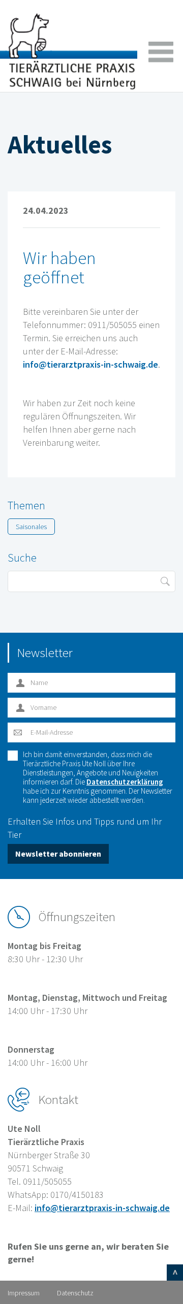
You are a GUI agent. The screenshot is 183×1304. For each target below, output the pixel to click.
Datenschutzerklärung (124, 782)
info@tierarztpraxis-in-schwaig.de (90, 364)
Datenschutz (75, 1292)
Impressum (24, 1292)
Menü (160, 52)
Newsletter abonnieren (58, 854)
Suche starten (164, 581)
